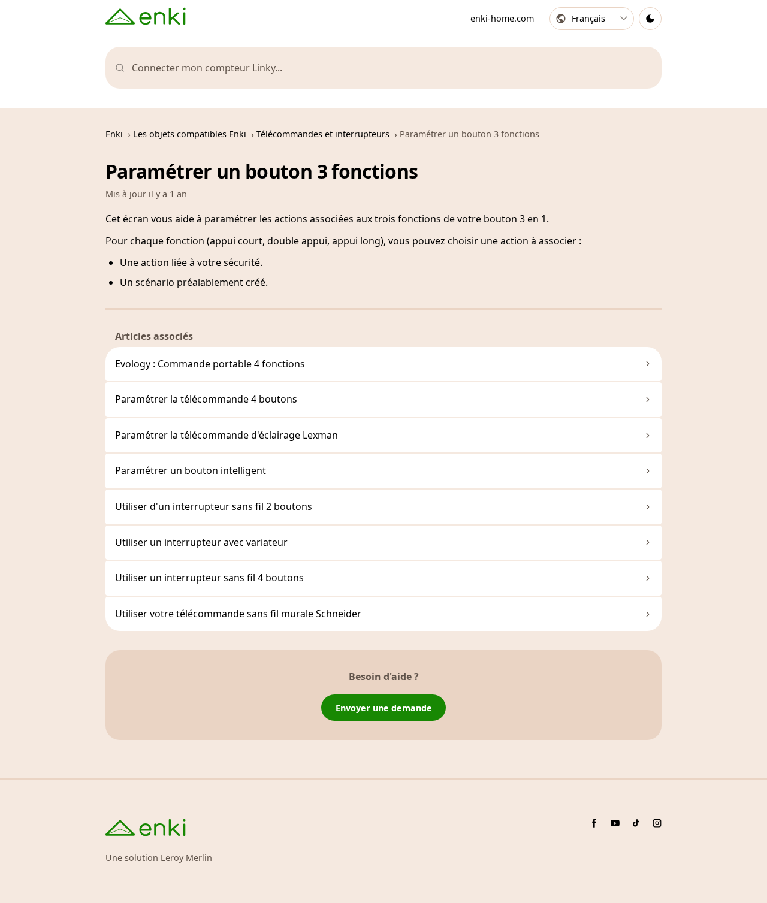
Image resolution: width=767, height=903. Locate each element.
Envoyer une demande (384, 708)
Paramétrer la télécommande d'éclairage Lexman (226, 435)
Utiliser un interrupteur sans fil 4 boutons (209, 577)
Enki (114, 134)
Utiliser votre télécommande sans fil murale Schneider (238, 613)
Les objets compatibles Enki (189, 134)
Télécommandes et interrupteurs (322, 134)
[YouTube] (615, 823)
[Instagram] (657, 823)
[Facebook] (594, 823)
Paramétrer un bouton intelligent (190, 470)
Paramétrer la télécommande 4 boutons (206, 399)
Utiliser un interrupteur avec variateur (201, 542)
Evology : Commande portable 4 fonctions (210, 363)
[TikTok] (636, 823)
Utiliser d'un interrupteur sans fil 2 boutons (213, 506)
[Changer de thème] (650, 18)
